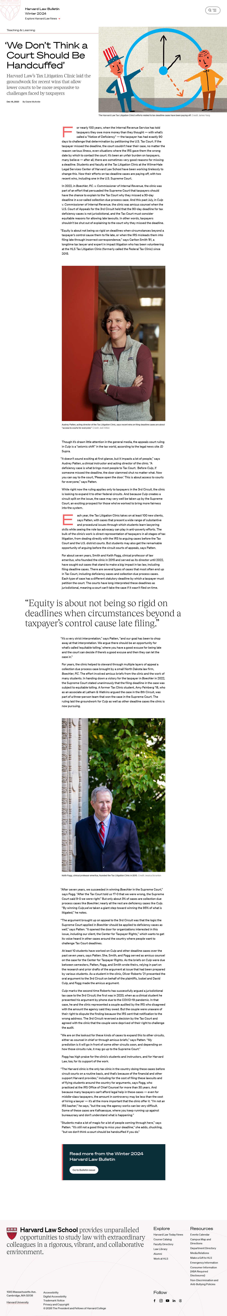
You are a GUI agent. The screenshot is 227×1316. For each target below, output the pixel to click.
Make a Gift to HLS (201, 1257)
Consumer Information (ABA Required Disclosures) (203, 1271)
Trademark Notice (54, 1300)
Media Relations (199, 1253)
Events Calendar (200, 1234)
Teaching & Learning (21, 30)
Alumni (158, 1253)
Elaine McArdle (33, 101)
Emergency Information (204, 1262)
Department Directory (203, 1248)
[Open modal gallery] (113, 343)
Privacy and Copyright (56, 1304)
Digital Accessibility (54, 1296)
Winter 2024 (36, 13)
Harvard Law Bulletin (42, 9)
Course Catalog (163, 1239)
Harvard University (18, 1302)
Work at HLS (161, 1258)
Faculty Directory (163, 1244)
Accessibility (50, 1292)
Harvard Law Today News (168, 1234)
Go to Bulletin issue (84, 1170)
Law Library (160, 1249)
